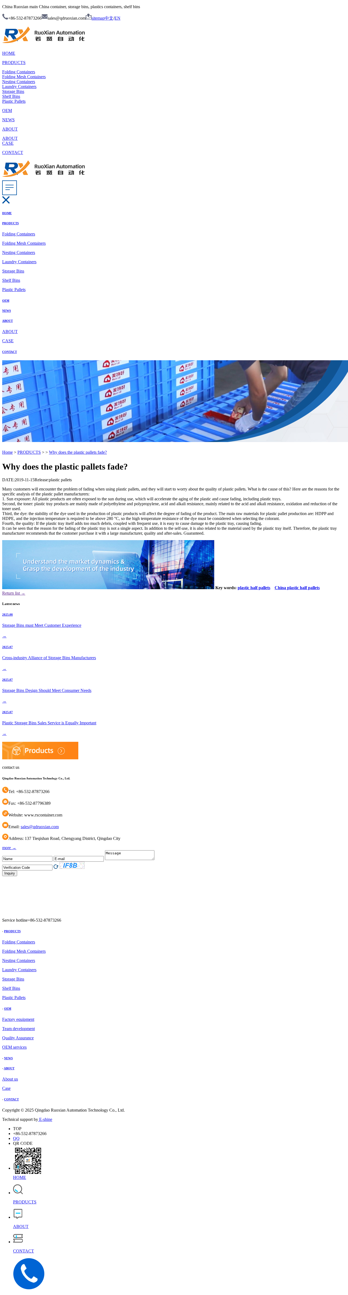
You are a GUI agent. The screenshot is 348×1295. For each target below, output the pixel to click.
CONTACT (12, 152)
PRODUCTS (14, 62)
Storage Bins (13, 91)
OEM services (14, 1047)
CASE (8, 143)
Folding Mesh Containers (24, 76)
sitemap (98, 18)
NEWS (8, 119)
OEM (7, 110)
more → (9, 847)
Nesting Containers (18, 81)
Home (7, 452)
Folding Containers (18, 71)
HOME (8, 53)
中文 (109, 18)
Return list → (13, 593)
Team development (18, 1028)
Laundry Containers (19, 86)
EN (117, 18)
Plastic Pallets (14, 101)
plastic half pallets (254, 587)
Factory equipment (18, 1019)
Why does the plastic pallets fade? (78, 452)
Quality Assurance (18, 1038)
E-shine (45, 1119)
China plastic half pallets (297, 587)
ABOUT (10, 129)
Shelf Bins (11, 96)
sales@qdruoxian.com (40, 826)
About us (10, 1079)
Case (6, 1088)
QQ (16, 1138)
